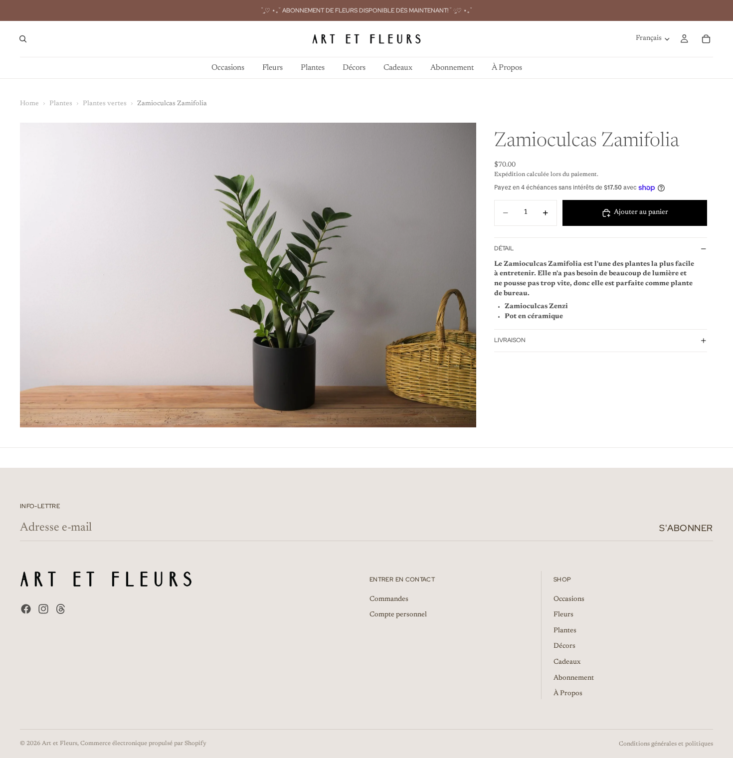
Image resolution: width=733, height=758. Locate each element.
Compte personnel (398, 615)
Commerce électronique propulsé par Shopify (143, 744)
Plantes (60, 103)
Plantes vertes (105, 103)
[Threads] (61, 609)
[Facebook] (26, 609)
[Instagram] (43, 609)
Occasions (568, 599)
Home (29, 103)
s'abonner (686, 528)
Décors (564, 646)
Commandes (388, 599)
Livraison (510, 340)
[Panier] (706, 39)
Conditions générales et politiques (666, 744)
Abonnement (573, 678)
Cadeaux (566, 662)
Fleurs (563, 615)
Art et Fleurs (59, 744)
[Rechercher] (23, 39)
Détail (504, 248)
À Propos (567, 694)
